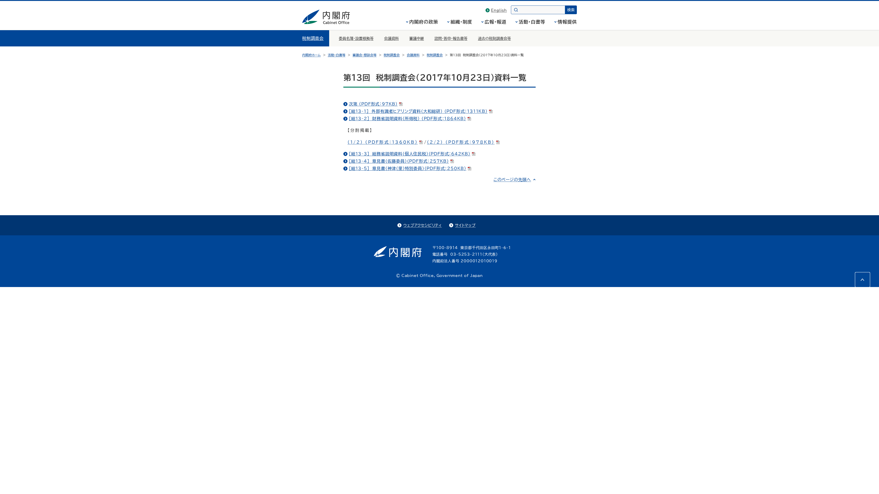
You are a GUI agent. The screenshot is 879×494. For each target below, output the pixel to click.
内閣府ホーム (311, 55)
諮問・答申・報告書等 (450, 38)
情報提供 (567, 21)
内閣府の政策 (423, 21)
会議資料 (391, 38)
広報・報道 (495, 21)
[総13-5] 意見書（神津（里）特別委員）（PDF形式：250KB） (407, 168)
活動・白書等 (532, 21)
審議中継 (416, 38)
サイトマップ (465, 225)
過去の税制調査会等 (494, 38)
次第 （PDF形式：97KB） (373, 104)
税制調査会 (313, 38)
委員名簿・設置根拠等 (356, 38)
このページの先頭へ (512, 179)
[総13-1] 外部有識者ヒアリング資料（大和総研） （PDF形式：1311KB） (418, 111)
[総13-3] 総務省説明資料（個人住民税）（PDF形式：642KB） (409, 154)
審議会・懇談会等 (365, 55)
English (499, 10)
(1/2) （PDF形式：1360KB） (382, 142)
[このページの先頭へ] (862, 279)
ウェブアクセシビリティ (422, 225)
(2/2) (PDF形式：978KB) (461, 142)
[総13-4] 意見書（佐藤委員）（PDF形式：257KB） (399, 161)
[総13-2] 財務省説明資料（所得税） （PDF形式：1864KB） (407, 118)
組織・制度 (461, 21)
